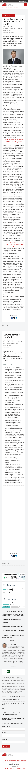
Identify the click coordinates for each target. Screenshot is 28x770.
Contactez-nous (21, 760)
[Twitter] (5, 1)
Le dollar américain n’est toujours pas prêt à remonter (13, 718)
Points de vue (8, 15)
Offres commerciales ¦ (10, 760)
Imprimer (14, 316)
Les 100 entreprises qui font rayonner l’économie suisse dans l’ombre (13, 631)
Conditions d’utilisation (9, 768)
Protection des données (20, 768)
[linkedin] (16, 318)
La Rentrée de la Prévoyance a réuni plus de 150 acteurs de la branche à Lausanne (12, 621)
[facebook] (12, 318)
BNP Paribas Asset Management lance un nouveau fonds (13, 636)
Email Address (6, 726)
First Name (5, 733)
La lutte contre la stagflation (10, 699)
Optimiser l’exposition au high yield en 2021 (13, 704)
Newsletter (23, 1)
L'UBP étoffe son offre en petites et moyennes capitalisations (12, 713)
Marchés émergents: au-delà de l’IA (12, 626)
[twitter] (14, 318)
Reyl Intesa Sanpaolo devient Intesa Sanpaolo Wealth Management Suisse (13, 615)
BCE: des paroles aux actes (10, 709)
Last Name (5, 739)
